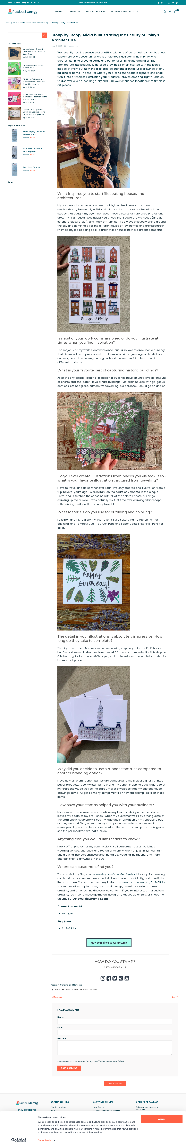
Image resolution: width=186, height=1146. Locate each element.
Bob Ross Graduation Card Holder (33, 66)
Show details (44, 1140)
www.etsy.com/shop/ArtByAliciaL (115, 874)
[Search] (165, 11)
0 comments (72, 46)
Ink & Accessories (95, 11)
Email (60, 1028)
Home (8, 23)
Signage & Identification (125, 11)
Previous (58, 997)
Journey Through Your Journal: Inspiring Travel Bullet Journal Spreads (34, 112)
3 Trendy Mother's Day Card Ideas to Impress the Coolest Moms (35, 96)
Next (174, 997)
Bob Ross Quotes (31, 167)
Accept (161, 1119)
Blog (53, 1110)
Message (61, 1038)
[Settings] (170, 11)
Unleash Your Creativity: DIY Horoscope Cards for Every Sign (34, 51)
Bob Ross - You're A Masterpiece (32, 150)
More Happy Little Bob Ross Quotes (34, 133)
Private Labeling (58, 1107)
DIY (14, 23)
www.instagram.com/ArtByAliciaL (144, 882)
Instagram (69, 913)
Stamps (58, 11)
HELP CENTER (14, 2)
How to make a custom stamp (109, 942)
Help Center (99, 1107)
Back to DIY (115, 1083)
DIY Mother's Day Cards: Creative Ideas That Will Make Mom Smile (34, 81)
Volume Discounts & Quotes (106, 1110)
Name (60, 1017)
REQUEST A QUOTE (31, 2)
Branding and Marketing (71, 985)
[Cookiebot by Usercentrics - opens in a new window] (19, 1140)
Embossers (74, 11)
